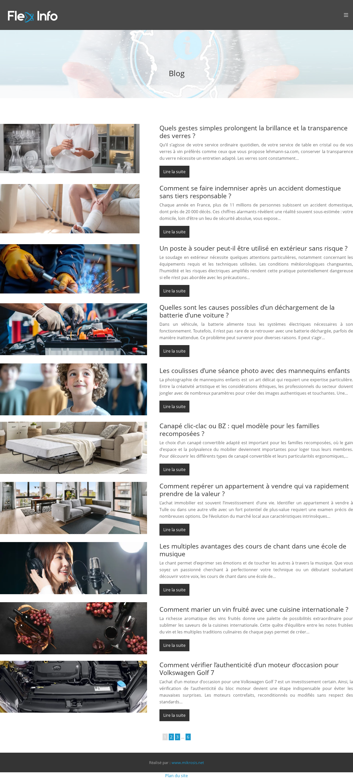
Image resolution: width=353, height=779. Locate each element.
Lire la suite (174, 171)
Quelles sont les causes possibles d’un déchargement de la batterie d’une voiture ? (247, 311)
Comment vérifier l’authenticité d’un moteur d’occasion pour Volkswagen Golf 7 (249, 668)
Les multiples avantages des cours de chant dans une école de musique (252, 550)
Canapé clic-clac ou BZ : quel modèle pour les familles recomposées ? (239, 429)
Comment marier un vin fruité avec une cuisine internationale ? (253, 609)
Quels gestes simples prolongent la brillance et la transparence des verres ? (253, 131)
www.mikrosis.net (188, 762)
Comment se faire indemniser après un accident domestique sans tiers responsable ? (250, 192)
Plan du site (176, 775)
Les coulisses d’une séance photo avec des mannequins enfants (254, 370)
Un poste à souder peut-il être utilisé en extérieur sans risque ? (253, 248)
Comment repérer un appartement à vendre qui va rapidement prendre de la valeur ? (254, 489)
